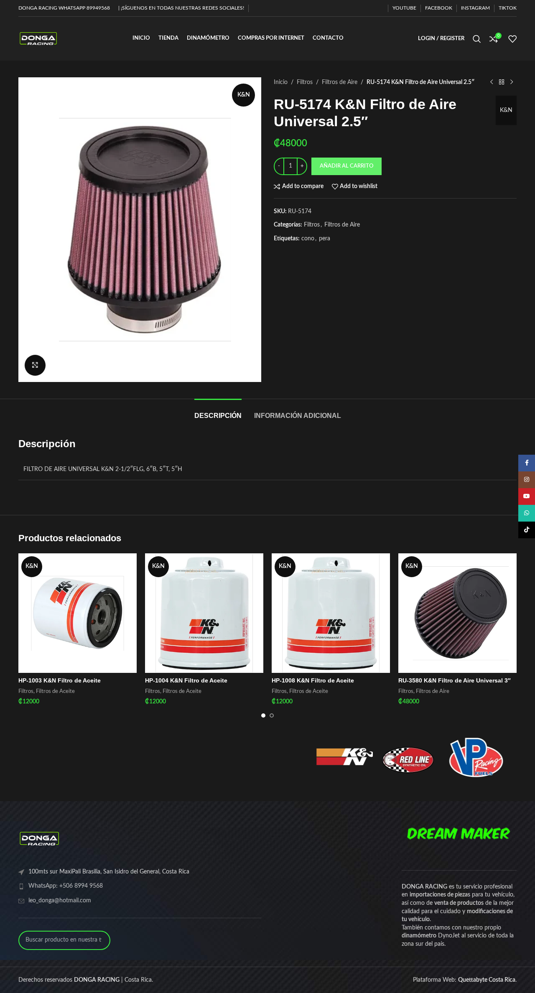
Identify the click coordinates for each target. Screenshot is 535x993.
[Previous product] (492, 82)
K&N (506, 110)
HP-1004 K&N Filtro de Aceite (186, 680)
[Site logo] (38, 38)
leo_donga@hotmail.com (59, 901)
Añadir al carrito (346, 166)
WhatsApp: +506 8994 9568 (65, 886)
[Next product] (512, 82)
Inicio (281, 82)
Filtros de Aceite (55, 691)
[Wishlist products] (512, 39)
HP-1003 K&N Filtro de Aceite (59, 680)
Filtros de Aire (339, 82)
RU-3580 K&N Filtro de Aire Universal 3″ (454, 680)
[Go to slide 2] (272, 715)
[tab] (218, 411)
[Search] (477, 39)
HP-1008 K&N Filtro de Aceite (313, 680)
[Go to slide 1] (263, 715)
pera (324, 239)
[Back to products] (502, 82)
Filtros (305, 82)
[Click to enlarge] (35, 365)
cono (307, 239)
